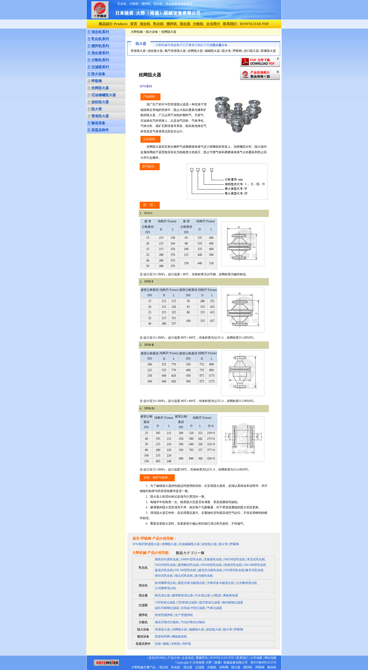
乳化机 (158, 24)
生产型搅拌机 (184, 615)
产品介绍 (174, 657)
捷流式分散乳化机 (210, 570)
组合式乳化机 (184, 575)
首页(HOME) (157, 657)
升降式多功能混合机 (220, 583)
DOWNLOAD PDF (222, 657)
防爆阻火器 (268, 51)
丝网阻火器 (100, 88)
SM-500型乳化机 (185, 570)
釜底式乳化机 (164, 570)
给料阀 (223, 667)
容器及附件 (100, 130)
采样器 (175, 643)
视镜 (165, 643)
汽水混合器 (202, 595)
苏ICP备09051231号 (262, 662)
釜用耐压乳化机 (188, 565)
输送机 (271, 667)
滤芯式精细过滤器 (167, 608)
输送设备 (98, 123)
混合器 (185, 24)
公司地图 (256, 657)
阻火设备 (98, 74)
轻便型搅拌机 (164, 615)
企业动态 (188, 657)
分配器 (216, 595)
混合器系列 (100, 53)
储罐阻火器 (212, 51)
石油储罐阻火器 (103, 95)
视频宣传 (202, 657)
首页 (133, 24)
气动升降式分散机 (193, 622)
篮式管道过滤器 (209, 602)
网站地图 (270, 657)
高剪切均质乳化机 (167, 559)
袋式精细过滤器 (232, 602)
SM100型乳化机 (234, 559)
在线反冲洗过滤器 (193, 608)
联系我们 (230, 24)
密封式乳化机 (164, 575)
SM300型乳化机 (211, 565)
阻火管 (96, 109)
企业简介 (213, 24)
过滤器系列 (100, 67)
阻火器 (235, 667)
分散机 (198, 24)
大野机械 (137, 32)
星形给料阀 (162, 636)
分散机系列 (100, 60)
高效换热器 (230, 595)
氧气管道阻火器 (175, 51)
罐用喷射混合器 (182, 595)
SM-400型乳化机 (255, 565)
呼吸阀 (96, 81)
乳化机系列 (100, 39)
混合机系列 (100, 32)
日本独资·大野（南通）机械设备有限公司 (220, 662)
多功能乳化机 (204, 575)
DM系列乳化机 (234, 570)
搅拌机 (171, 24)
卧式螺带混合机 (165, 583)
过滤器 (143, 605)
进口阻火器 (251, 51)
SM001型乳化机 (191, 559)
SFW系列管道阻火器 (146, 544)
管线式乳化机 (233, 565)
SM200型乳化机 (165, 565)
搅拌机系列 (100, 46)
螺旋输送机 (179, 636)
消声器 (186, 643)
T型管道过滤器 (187, 602)
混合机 (145, 24)
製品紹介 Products (113, 24)
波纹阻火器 (100, 102)
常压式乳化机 (256, 559)
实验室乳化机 (213, 559)
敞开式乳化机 (255, 570)
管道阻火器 (100, 116)
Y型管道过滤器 (165, 602)
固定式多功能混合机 (191, 583)
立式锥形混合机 (246, 583)
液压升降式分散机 (167, 622)
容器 (158, 643)
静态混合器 (162, 595)
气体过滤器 (214, 608)
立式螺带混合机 (165, 588)
